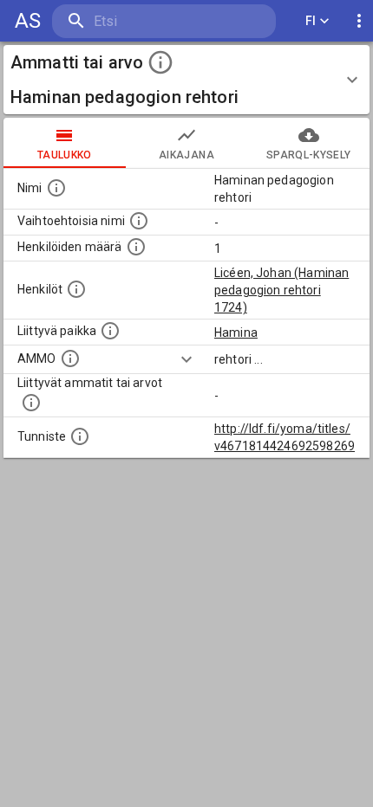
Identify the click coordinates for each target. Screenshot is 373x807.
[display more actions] (359, 21)
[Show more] (186, 359)
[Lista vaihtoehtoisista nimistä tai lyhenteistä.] (139, 221)
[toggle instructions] (160, 62)
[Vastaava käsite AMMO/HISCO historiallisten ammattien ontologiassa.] (70, 358)
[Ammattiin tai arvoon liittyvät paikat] (110, 331)
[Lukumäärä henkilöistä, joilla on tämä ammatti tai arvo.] (136, 247)
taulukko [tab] (64, 155)
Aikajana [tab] (186, 155)
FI (311, 21)
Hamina (236, 332)
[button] (186, 79)
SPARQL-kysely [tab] (308, 155)
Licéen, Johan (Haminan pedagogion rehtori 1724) (281, 290)
